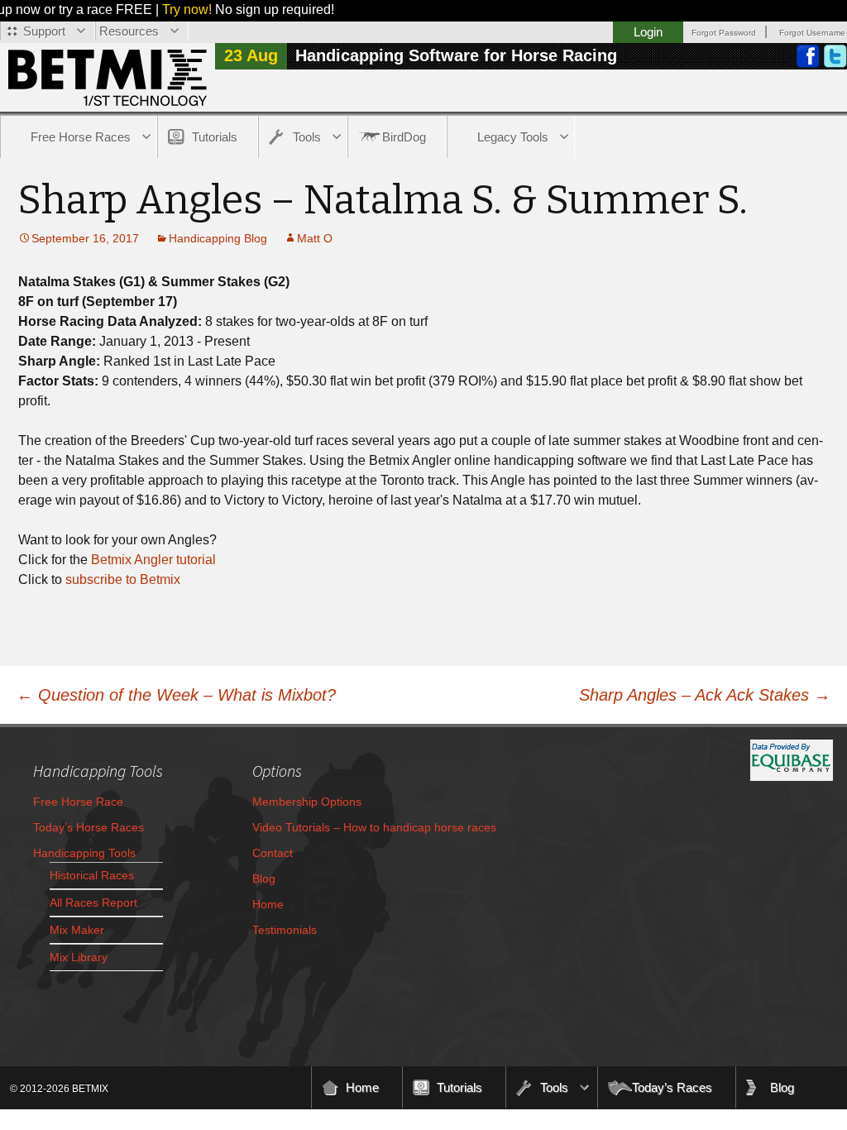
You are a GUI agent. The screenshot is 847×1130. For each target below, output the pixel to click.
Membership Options (306, 801)
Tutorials (214, 137)
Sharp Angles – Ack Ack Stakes (704, 695)
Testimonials (284, 929)
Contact (272, 852)
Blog (263, 878)
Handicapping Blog (218, 238)
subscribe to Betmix (122, 579)
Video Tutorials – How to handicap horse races (374, 827)
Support (44, 31)
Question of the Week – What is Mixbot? (176, 695)
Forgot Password (723, 32)
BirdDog (404, 137)
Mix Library (79, 957)
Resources (129, 31)
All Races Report (93, 902)
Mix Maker (77, 929)
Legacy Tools (512, 137)
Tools (307, 137)
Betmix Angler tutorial (153, 560)
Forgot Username (812, 32)
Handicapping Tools (84, 852)
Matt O (315, 238)
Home (268, 904)
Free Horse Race (78, 801)
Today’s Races (672, 1087)
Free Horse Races (81, 137)
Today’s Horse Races (88, 827)
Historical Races (92, 875)
